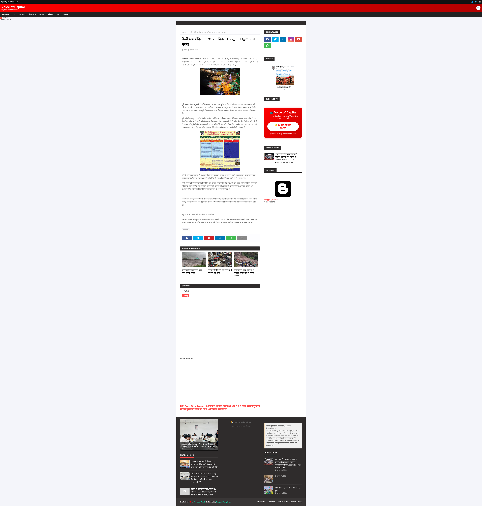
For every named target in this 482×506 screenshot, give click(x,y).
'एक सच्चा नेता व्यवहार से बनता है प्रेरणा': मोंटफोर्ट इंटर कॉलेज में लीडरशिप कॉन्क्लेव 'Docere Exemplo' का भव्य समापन (286, 158)
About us (271, 502)
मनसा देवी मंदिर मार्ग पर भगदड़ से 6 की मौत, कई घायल (220, 271)
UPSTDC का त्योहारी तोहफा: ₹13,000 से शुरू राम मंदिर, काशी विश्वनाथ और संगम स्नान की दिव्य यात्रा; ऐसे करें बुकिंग (204, 464)
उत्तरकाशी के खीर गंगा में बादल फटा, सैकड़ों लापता (192, 271)
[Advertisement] (283, 249)
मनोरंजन (50, 14)
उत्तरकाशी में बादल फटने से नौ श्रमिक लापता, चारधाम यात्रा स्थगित (244, 273)
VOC (185, 50)
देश (14, 14)
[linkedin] (283, 39)
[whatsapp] (267, 45)
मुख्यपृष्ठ (184, 32)
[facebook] (267, 39)
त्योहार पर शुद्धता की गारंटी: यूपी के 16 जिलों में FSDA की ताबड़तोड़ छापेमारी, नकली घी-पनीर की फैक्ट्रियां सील (203, 492)
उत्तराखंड (190, 32)
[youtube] (298, 39)
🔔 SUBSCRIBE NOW (283, 126)
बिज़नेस (41, 14)
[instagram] (291, 39)
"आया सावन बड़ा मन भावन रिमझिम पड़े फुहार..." (287, 489)
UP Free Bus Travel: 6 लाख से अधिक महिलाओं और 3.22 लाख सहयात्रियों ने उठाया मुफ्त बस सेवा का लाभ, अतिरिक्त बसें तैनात (220, 408)
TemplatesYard (199, 502)
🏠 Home (5, 14)
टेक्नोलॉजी (32, 14)
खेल (58, 14)
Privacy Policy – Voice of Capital (290, 502)
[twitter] (275, 39)
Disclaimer (261, 502)
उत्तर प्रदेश (22, 14)
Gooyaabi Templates (223, 502)
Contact (66, 14)
